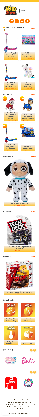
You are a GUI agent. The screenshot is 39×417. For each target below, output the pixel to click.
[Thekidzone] (10, 10)
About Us (21, 406)
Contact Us (29, 406)
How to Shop (19, 409)
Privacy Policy (26, 400)
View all (33, 28)
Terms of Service (9, 404)
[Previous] (31, 350)
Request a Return (12, 406)
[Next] (34, 350)
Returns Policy (30, 404)
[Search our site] (27, 21)
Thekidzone (18, 413)
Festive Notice (26, 402)
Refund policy (20, 404)
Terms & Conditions (14, 400)
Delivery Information (14, 402)
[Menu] (11, 21)
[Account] (17, 21)
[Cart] (22, 21)
